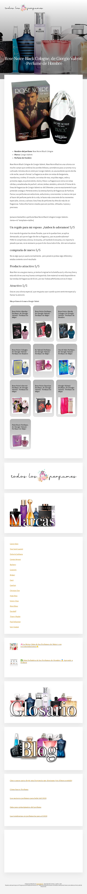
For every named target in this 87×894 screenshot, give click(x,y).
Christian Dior (15, 591)
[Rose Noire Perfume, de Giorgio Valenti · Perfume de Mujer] (43, 329)
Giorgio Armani (15, 559)
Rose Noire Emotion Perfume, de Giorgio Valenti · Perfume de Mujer (43, 389)
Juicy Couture (14, 627)
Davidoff (13, 611)
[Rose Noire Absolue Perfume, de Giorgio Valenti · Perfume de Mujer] (20, 331)
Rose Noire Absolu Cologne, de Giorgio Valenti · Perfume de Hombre (66, 314)
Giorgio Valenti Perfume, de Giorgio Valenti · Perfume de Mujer (66, 389)
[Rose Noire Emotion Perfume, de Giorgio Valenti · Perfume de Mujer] (43, 405)
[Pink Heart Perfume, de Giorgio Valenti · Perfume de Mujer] (20, 441)
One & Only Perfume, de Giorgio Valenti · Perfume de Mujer (66, 352)
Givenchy (13, 570)
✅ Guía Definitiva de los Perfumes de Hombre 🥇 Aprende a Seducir (47, 661)
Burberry (13, 565)
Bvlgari (12, 575)
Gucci (12, 580)
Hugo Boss (13, 596)
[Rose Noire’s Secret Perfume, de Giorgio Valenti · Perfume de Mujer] (20, 405)
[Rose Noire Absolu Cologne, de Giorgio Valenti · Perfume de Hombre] (66, 331)
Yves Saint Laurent (16, 549)
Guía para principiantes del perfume (25, 807)
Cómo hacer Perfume (19, 789)
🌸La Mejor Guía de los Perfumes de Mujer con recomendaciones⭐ (41, 645)
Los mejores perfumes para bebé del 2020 (28, 798)
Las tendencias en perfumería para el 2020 (28, 816)
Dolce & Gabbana (16, 554)
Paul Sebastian (15, 622)
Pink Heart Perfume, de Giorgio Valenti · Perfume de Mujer (20, 427)
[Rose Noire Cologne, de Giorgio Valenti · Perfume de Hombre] (20, 367)
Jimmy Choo (14, 601)
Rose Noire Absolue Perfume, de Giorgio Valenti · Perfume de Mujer (20, 314)
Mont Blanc (14, 606)
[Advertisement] (43, 32)
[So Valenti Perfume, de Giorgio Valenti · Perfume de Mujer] (43, 365)
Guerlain (13, 585)
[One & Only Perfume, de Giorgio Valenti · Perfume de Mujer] (66, 367)
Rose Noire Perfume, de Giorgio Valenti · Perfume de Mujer (43, 313)
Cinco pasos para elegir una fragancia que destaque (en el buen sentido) (41, 780)
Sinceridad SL (39, 884)
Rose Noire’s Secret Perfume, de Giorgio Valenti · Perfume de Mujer (20, 389)
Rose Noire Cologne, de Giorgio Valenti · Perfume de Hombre (20, 352)
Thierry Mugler (15, 616)
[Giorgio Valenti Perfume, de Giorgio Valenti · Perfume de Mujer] (66, 405)
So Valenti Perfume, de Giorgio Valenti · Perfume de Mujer (43, 352)
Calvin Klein (14, 544)
